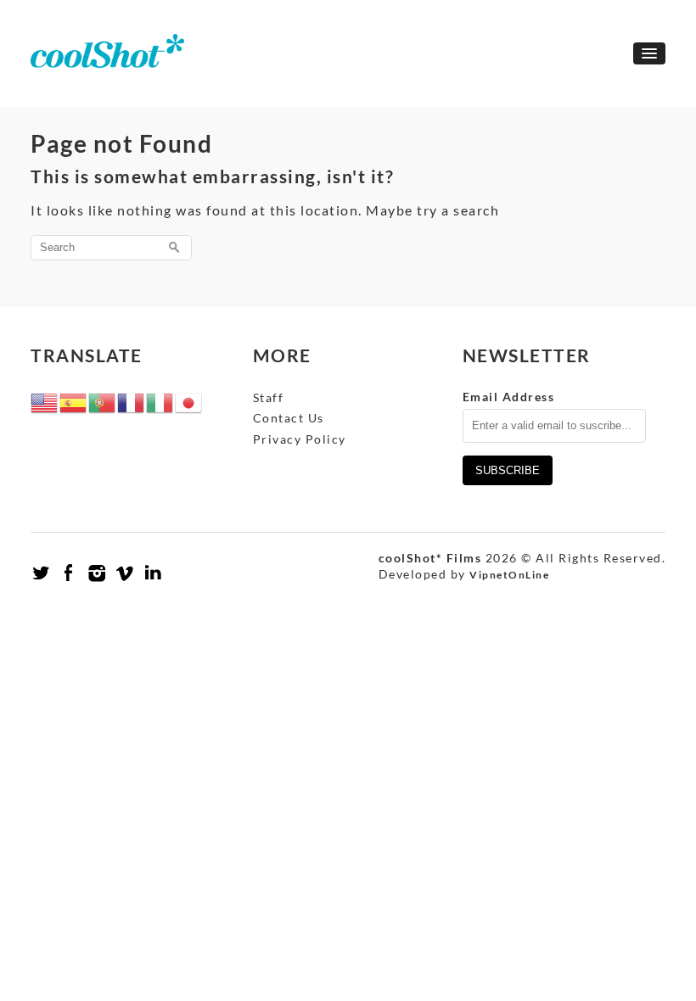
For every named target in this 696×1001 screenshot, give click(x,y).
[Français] (131, 401)
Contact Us (288, 418)
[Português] (102, 401)
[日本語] (189, 401)
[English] (45, 401)
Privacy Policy (299, 439)
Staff (268, 397)
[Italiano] (160, 401)
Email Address (509, 396)
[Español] (73, 401)
